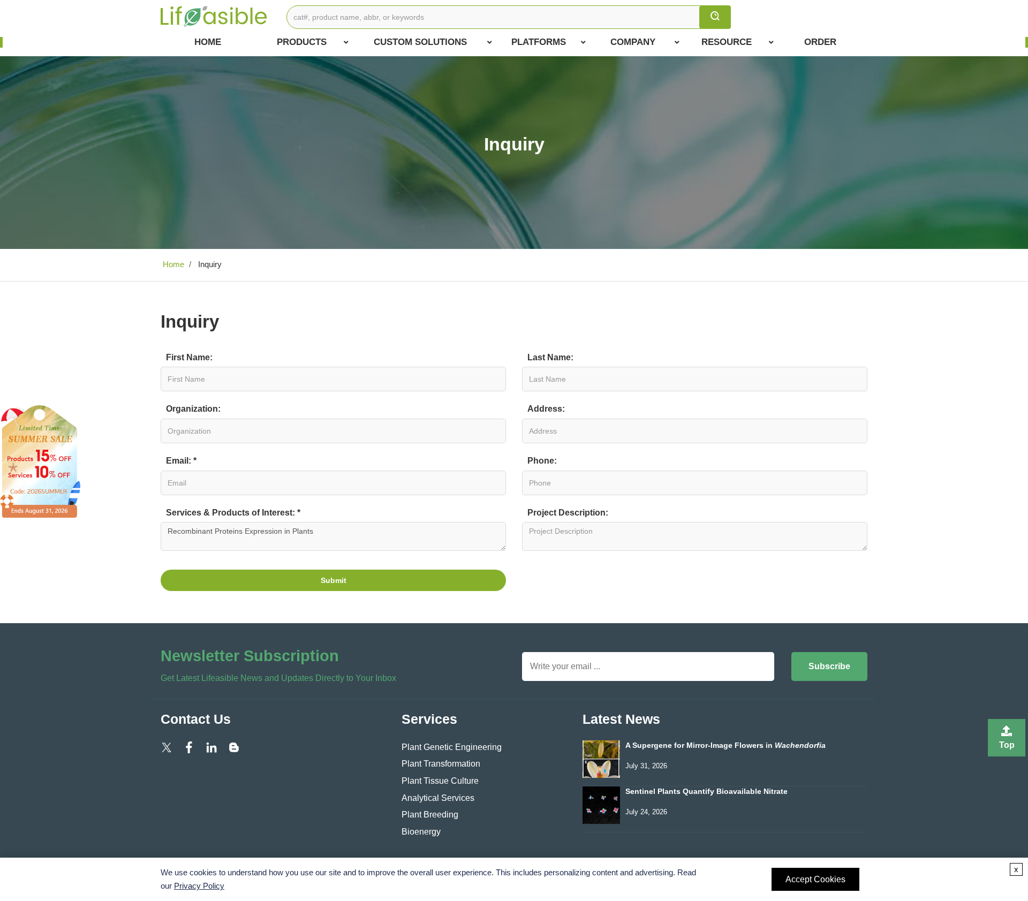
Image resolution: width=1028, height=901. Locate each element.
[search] (715, 17)
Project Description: (567, 512)
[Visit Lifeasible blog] (234, 747)
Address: (546, 408)
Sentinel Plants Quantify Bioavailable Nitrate (706, 792)
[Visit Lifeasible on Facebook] (189, 747)
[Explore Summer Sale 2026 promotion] (40, 460)
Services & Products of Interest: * (233, 512)
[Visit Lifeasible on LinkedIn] (211, 747)
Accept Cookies (815, 879)
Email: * (181, 460)
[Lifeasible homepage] (214, 16)
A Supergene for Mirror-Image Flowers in (725, 745)
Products (302, 42)
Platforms (538, 42)
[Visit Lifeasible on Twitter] (166, 747)
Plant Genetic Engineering (452, 747)
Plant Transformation (441, 763)
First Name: (189, 357)
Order (820, 42)
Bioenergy (421, 831)
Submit (333, 580)
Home (207, 42)
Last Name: (550, 357)
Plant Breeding (430, 814)
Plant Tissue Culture (440, 780)
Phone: (542, 460)
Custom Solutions (420, 42)
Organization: (193, 408)
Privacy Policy (199, 885)
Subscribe (829, 666)
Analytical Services (438, 797)
